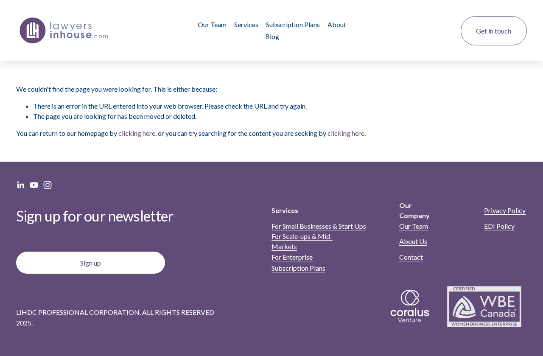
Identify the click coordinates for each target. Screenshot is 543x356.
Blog (272, 36)
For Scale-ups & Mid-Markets (302, 241)
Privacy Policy (505, 210)
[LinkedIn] (20, 185)
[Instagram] (47, 185)
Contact (411, 257)
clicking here (136, 133)
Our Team (212, 24)
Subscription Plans (293, 24)
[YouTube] (34, 185)
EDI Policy (499, 226)
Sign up (90, 263)
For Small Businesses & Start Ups (319, 226)
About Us (413, 241)
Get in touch (493, 31)
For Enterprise (292, 257)
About (336, 24)
